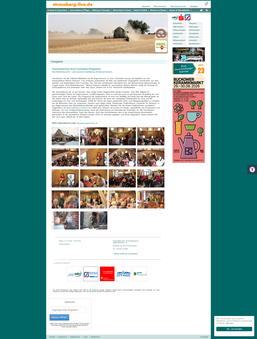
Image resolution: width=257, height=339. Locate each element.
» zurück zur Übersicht (62, 263)
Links (86, 337)
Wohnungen (193, 27)
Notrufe (175, 37)
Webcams (192, 23)
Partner (52, 337)
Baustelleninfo (194, 44)
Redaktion (95, 290)
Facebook (204, 337)
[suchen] (206, 3)
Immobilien (193, 40)
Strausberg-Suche (178, 6)
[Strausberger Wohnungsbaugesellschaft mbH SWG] (74, 274)
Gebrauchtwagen (179, 30)
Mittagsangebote (179, 40)
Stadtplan (194, 6)
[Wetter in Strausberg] (201, 9)
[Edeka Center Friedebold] (140, 274)
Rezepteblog (194, 33)
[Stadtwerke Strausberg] (188, 18)
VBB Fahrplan (178, 27)
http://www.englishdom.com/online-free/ (77, 108)
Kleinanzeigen (194, 30)
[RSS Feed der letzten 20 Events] (207, 9)
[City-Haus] (123, 274)
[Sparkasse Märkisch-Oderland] (107, 274)
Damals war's (194, 37)
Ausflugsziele (178, 33)
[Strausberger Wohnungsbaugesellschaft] (175, 18)
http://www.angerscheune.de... (88, 123)
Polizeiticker (177, 23)
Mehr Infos (229, 323)
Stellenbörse (177, 44)
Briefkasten (95, 337)
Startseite (146, 6)
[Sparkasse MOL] (181, 18)
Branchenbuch (160, 6)
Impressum (62, 337)
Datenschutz (75, 337)
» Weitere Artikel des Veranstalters (125, 254)
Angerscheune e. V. (120, 242)
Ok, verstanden (234, 329)
